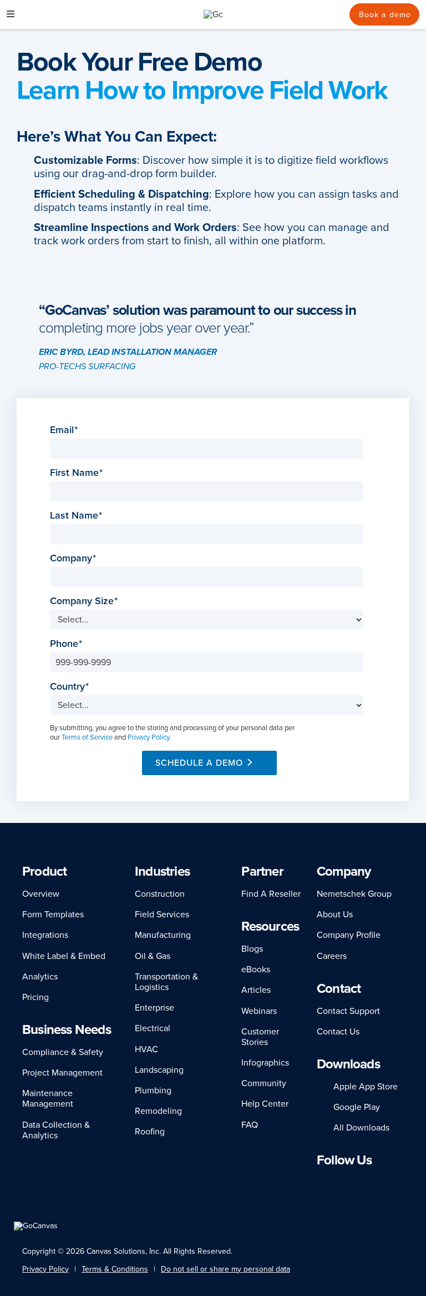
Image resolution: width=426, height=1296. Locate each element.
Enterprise (154, 1007)
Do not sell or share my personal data (225, 1269)
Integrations (45, 935)
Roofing (150, 1131)
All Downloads (361, 1127)
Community (263, 1083)
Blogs (252, 949)
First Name (77, 473)
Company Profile (349, 935)
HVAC (146, 1049)
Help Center (264, 1103)
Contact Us (338, 1031)
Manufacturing (163, 935)
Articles (256, 990)
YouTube (390, 1182)
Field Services (162, 914)
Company (74, 558)
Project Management (62, 1072)
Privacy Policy (148, 737)
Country (71, 686)
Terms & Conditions (115, 1269)
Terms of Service (87, 737)
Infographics (265, 1062)
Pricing (35, 997)
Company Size (85, 601)
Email (65, 430)
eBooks (255, 969)
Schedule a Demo (199, 762)
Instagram (351, 1182)
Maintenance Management (47, 1098)
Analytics (40, 976)
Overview (40, 894)
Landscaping (159, 1070)
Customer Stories (260, 1037)
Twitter (370, 1182)
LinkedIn (322, 1182)
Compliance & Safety (62, 1052)
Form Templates (53, 914)
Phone (67, 644)
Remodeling (158, 1111)
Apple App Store (365, 1086)
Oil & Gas (152, 956)
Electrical (152, 1028)
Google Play (356, 1107)
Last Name (77, 515)
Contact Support (348, 1011)
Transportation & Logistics (166, 982)
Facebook (336, 1182)
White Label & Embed (63, 956)
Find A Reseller (271, 894)
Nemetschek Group (354, 894)
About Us (335, 914)
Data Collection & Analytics (56, 1130)
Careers (332, 956)
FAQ (249, 1125)
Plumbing (153, 1090)
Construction (160, 894)
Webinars (259, 1011)
